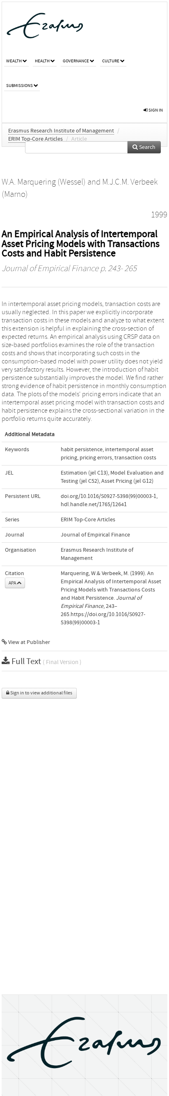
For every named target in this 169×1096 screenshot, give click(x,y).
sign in (155, 110)
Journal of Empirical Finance (50, 269)
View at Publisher (28, 642)
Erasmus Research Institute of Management (61, 131)
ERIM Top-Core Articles (35, 139)
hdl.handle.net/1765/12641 (94, 504)
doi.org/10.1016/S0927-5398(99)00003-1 (108, 496)
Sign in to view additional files (40, 693)
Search (146, 147)
